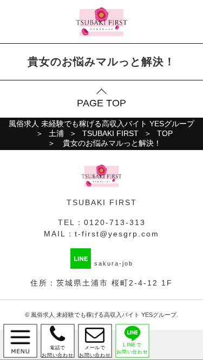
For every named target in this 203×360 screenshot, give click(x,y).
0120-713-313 (115, 222)
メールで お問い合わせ (95, 340)
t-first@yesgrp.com (117, 233)
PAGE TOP (101, 103)
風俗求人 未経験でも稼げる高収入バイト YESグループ (103, 314)
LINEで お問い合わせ (132, 348)
